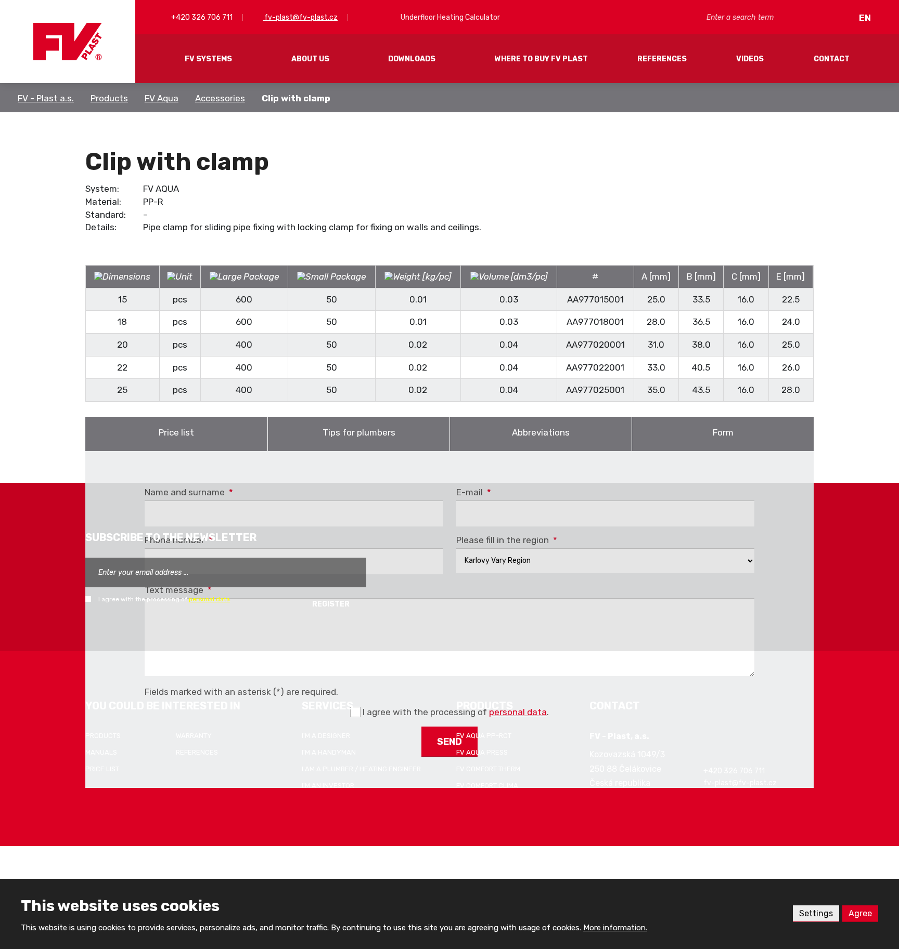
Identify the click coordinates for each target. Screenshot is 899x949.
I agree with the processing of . (165, 599)
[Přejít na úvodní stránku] (67, 41)
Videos (750, 59)
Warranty (194, 736)
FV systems (208, 59)
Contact (832, 59)
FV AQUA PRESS (482, 752)
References (662, 59)
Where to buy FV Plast (541, 59)
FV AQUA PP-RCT (483, 736)
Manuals (101, 752)
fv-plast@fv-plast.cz (300, 17)
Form (723, 432)
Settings (816, 913)
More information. (615, 927)
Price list (176, 432)
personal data (209, 599)
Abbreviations (541, 432)
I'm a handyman (329, 752)
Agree (860, 913)
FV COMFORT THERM (488, 769)
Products (109, 98)
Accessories (220, 98)
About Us (310, 59)
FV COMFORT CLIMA (487, 785)
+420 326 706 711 (201, 17)
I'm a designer (326, 736)
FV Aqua (161, 98)
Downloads (411, 59)
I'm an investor (328, 785)
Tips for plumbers (359, 432)
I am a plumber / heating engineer (361, 769)
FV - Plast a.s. (46, 98)
